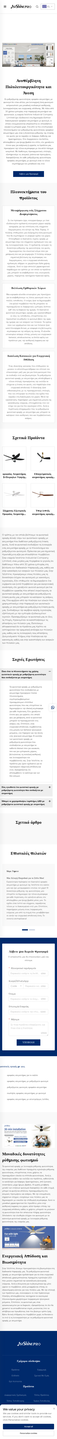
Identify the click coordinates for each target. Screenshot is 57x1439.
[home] (20, 6)
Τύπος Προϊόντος (41, 1395)
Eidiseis (15, 1375)
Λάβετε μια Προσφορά (28, 174)
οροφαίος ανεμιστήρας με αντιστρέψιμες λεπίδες (28, 1099)
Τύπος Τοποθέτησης (15, 1401)
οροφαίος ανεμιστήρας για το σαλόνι (22, 1075)
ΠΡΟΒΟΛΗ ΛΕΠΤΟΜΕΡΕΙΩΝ (14, 458)
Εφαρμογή (41, 1369)
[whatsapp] (52, 707)
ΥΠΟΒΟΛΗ (28, 1042)
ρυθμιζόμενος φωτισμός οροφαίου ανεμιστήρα (26, 1087)
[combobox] (16, 986)
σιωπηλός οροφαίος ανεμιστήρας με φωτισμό (26, 1093)
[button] (25, 929)
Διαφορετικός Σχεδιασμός (15, 1395)
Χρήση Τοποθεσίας (41, 1401)
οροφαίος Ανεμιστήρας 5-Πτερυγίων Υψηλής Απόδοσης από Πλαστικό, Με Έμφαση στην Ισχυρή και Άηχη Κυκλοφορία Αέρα (14, 476)
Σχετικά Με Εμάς (41, 1375)
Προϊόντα (15, 1369)
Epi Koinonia (15, 1381)
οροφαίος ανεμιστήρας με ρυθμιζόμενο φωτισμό (27, 1081)
